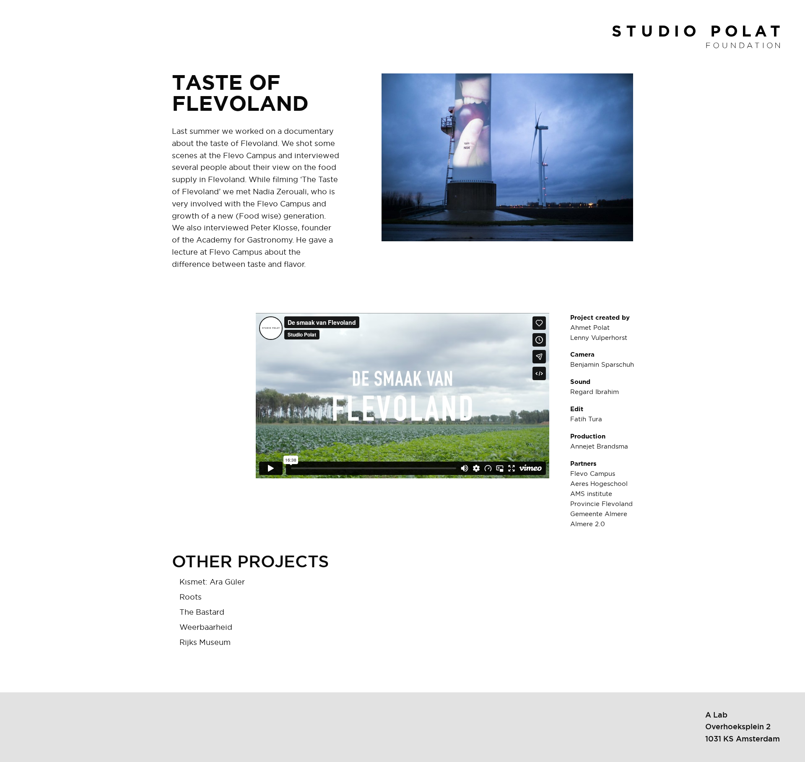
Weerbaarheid (205, 628)
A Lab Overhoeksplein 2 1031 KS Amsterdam (742, 727)
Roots (190, 597)
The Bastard (201, 612)
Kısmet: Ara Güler (212, 582)
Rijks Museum (205, 643)
